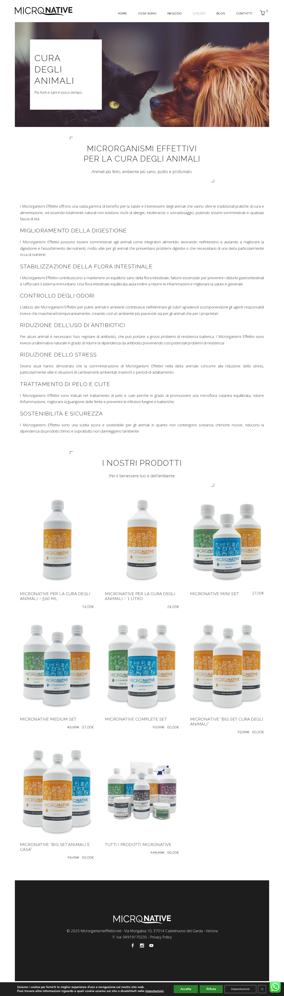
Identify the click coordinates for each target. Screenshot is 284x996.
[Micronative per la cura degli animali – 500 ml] (57, 539)
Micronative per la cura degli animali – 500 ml (55, 596)
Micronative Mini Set (214, 593)
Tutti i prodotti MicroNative (138, 844)
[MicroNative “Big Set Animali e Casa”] (57, 790)
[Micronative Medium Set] (57, 664)
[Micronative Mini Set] (227, 539)
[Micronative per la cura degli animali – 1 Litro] (142, 539)
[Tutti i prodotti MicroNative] (142, 790)
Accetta (185, 989)
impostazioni (154, 991)
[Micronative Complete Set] (142, 664)
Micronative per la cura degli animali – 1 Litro (140, 596)
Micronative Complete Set (136, 719)
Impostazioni (240, 989)
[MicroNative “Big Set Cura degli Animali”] (227, 664)
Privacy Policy (161, 936)
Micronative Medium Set (48, 719)
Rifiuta (211, 989)
